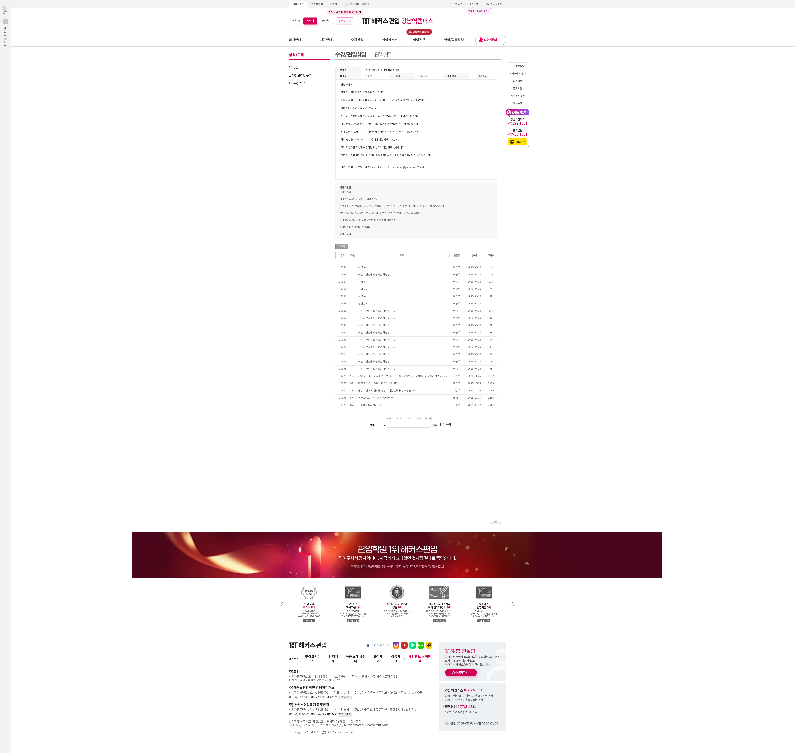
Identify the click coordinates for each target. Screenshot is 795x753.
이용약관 (395, 659)
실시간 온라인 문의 (300, 75)
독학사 (333, 4)
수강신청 (357, 40)
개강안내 (326, 40)
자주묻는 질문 (518, 95)
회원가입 (473, 4)
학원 (294, 20)
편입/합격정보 (454, 40)
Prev (282, 604)
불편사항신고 (379, 645)
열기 (5, 29)
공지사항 (517, 88)
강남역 (310, 20)
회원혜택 (517, 81)
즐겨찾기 (378, 659)
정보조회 (356, 721)
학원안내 (295, 40)
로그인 (458, 4)
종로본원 (325, 20)
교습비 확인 (345, 697)
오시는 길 (518, 103)
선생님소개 (390, 40)
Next (512, 604)
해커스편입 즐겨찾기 (359, 4)
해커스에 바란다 (494, 4)
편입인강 (344, 20)
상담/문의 (490, 40)
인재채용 (333, 659)
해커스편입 (298, 4)
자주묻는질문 (297, 83)
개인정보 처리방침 (419, 659)
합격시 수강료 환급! (345, 12)
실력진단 (419, 40)
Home (294, 659)
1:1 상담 (294, 67)
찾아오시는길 (313, 659)
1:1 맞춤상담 (517, 66)
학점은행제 (317, 4)
